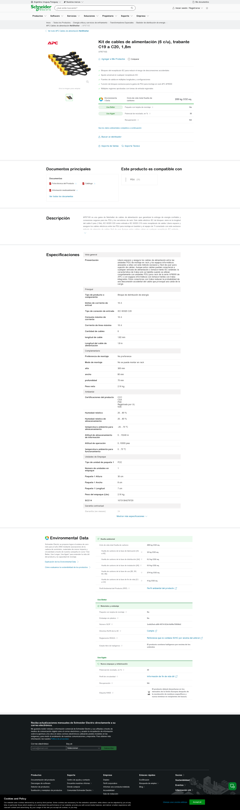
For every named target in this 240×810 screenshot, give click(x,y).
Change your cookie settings (175, 802)
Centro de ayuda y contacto (78, 780)
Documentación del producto (43, 780)
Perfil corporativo (110, 783)
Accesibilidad (108, 790)
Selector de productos (40, 787)
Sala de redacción (110, 794)
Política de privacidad (59, 739)
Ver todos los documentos (61, 196)
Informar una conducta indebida (116, 787)
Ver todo (68, 31)
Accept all (197, 802)
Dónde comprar (73, 787)
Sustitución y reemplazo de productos (46, 790)
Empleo (106, 780)
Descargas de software (40, 783)
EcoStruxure (144, 780)
